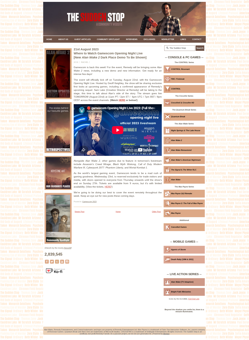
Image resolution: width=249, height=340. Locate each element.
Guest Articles (82, 39)
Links (183, 39)
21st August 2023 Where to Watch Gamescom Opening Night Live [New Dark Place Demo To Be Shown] (110, 53)
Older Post (156, 212)
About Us (63, 39)
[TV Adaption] (182, 282)
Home (49, 39)
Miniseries (181, 292)
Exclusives (149, 39)
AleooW (67, 248)
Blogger (166, 334)
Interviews (131, 39)
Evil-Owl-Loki (193, 299)
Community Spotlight (108, 39)
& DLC (183, 170)
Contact (196, 39)
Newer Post (79, 212)
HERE (122, 100)
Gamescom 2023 (89, 202)
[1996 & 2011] (182, 259)
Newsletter (167, 39)
